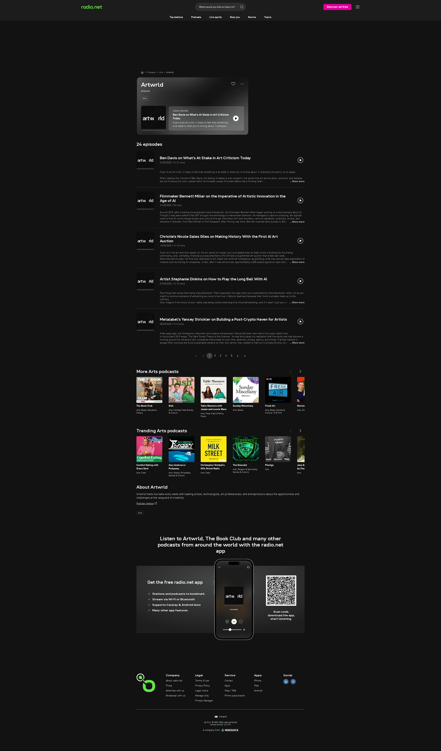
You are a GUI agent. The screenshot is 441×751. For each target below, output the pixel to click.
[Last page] (244, 356)
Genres (252, 17)
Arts (145, 99)
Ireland (222, 717)
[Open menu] (358, 7)
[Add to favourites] (233, 83)
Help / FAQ (230, 690)
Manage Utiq (202, 695)
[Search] (242, 7)
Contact (229, 681)
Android (258, 690)
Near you (235, 17)
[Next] (300, 370)
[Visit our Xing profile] (293, 681)
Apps (227, 685)
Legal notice (201, 690)
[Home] (142, 72)
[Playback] (236, 118)
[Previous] (290, 370)
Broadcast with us (175, 695)
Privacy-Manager (204, 700)
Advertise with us (175, 690)
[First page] (196, 356)
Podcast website (145, 503)
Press (169, 685)
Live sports (215, 17)
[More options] (242, 84)
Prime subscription (235, 695)
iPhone (257, 681)
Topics (267, 17)
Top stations (176, 17)
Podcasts (196, 17)
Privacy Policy (202, 685)
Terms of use (202, 681)
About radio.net (174, 681)
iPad (256, 685)
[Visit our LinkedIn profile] (286, 681)
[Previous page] (203, 356)
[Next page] (237, 356)
